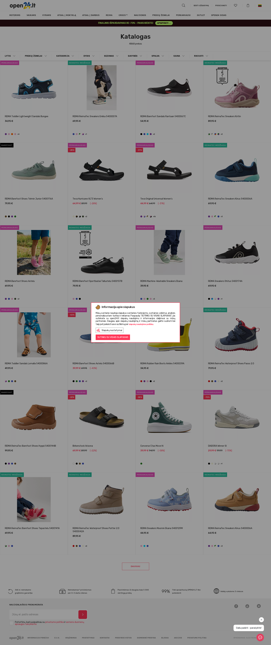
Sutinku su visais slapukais (112, 337)
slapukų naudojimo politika (141, 324)
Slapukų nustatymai (112, 330)
